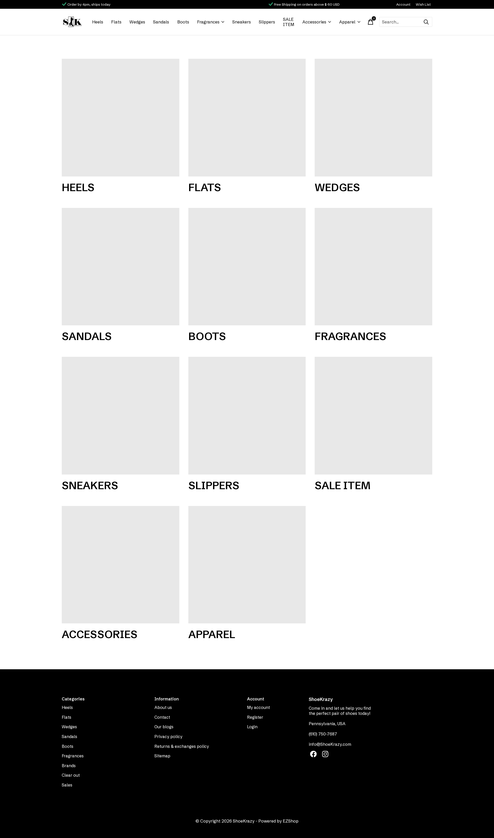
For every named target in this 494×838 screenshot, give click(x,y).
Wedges (137, 21)
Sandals (161, 21)
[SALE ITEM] (373, 416)
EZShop (290, 821)
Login (252, 726)
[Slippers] (247, 416)
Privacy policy (168, 736)
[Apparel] (247, 565)
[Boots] (247, 267)
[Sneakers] (120, 416)
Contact (162, 717)
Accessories (314, 21)
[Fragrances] (373, 267)
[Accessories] (120, 565)
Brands (69, 765)
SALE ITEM (288, 22)
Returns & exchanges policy (181, 746)
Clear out (71, 775)
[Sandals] (120, 267)
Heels (97, 21)
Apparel (347, 21)
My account (258, 707)
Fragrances (208, 21)
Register (255, 717)
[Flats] (247, 117)
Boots (183, 21)
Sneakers (241, 21)
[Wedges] (373, 117)
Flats (116, 21)
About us (163, 707)
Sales (67, 785)
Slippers (267, 21)
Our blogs (163, 726)
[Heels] (120, 117)
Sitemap (162, 755)
